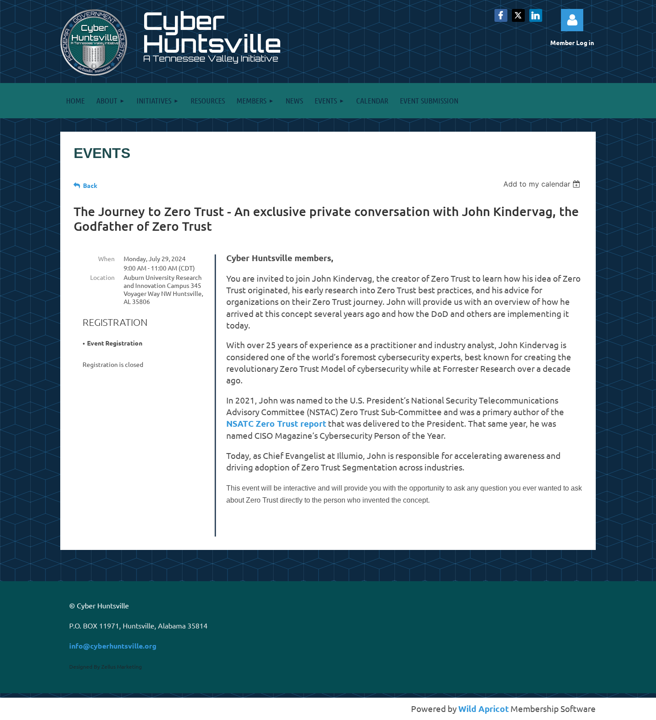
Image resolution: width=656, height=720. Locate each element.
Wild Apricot (483, 708)
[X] (518, 15)
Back (90, 185)
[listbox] (542, 184)
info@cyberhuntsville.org (113, 645)
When (106, 258)
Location (102, 277)
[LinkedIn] (535, 15)
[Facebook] (500, 15)
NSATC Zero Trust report (276, 423)
